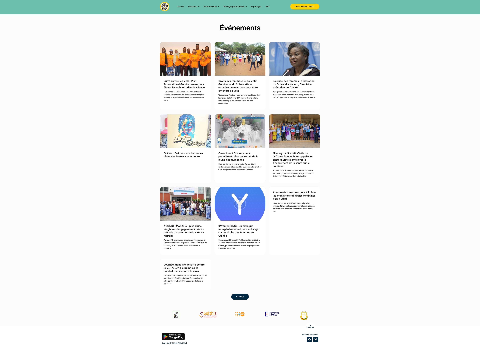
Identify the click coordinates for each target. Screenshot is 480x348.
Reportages (256, 6)
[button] (240, 297)
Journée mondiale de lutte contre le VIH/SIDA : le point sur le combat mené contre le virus (184, 268)
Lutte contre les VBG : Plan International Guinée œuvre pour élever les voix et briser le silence (184, 84)
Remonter (310, 327)
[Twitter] (315, 339)
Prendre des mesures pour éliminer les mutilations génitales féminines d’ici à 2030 (294, 195)
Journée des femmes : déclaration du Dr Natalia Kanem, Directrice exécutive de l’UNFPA (293, 84)
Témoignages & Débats (233, 6)
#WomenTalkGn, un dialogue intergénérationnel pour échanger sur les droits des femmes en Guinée (239, 230)
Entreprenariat (210, 6)
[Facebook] (309, 339)
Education (192, 6)
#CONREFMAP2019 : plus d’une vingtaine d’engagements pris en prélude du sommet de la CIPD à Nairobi (184, 230)
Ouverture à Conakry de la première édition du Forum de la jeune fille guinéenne (238, 156)
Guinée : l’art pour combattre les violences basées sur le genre (183, 155)
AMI (267, 6)
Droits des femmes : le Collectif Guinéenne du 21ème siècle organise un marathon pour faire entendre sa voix (238, 85)
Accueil (180, 6)
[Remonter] (310, 326)
